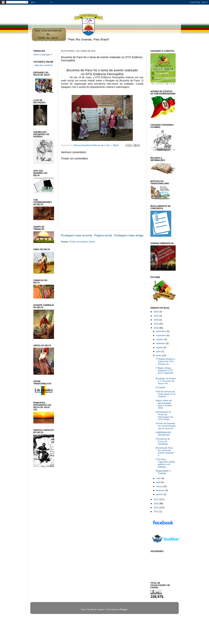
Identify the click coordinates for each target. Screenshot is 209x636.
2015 (156, 507)
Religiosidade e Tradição (163, 472)
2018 (156, 328)
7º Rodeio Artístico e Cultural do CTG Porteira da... (165, 361)
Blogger (124, 609)
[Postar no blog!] (129, 145)
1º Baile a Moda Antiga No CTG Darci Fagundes (164, 370)
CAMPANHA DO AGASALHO (163, 433)
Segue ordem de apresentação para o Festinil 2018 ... (164, 404)
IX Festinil (160, 387)
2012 (156, 511)
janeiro (159, 494)
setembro (161, 343)
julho (158, 351)
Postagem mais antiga (129, 235)
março (159, 486)
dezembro (161, 331)
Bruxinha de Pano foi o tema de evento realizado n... (165, 452)
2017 (156, 499)
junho (159, 355)
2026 (156, 312)
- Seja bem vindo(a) (42, 65)
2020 (156, 320)
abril (158, 482)
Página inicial (103, 235)
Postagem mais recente (76, 235)
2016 (156, 503)
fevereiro (160, 490)
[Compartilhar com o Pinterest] (138, 145)
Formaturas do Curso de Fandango (163, 441)
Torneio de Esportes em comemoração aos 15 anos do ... (165, 425)
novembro (161, 335)
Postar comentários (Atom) (82, 242)
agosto (159, 347)
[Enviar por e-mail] (126, 145)
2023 (156, 316)
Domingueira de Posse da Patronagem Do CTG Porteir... (164, 416)
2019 (156, 324)
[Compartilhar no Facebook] (135, 145)
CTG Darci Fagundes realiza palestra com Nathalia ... (165, 463)
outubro (160, 339)
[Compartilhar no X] (132, 145)
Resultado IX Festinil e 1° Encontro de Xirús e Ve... (165, 381)
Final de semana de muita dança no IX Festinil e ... (165, 394)
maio (159, 478)
